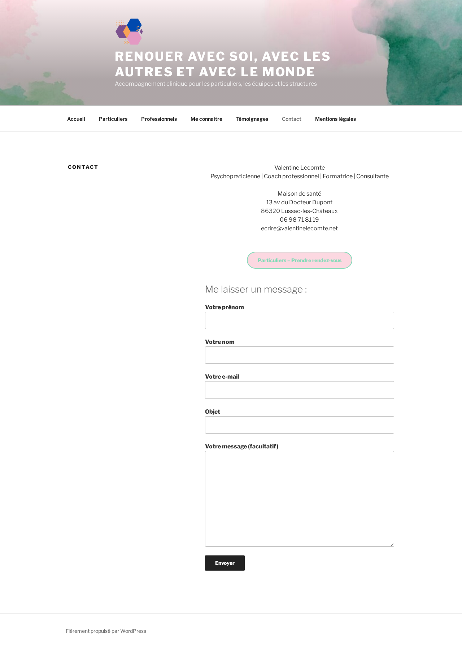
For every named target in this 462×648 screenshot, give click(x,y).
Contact (291, 119)
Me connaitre (206, 119)
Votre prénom (224, 307)
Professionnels (159, 119)
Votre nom (220, 341)
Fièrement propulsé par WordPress (106, 631)
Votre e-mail (222, 376)
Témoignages (252, 119)
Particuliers (113, 119)
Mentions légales (335, 119)
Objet (212, 411)
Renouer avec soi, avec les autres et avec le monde (223, 64)
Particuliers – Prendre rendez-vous (299, 260)
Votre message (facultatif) (241, 446)
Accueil (76, 119)
